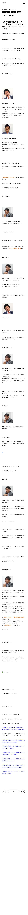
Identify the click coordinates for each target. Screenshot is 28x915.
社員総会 (13, 12)
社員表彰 (19, 12)
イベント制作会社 (6, 12)
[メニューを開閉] (24, 3)
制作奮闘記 (4, 9)
